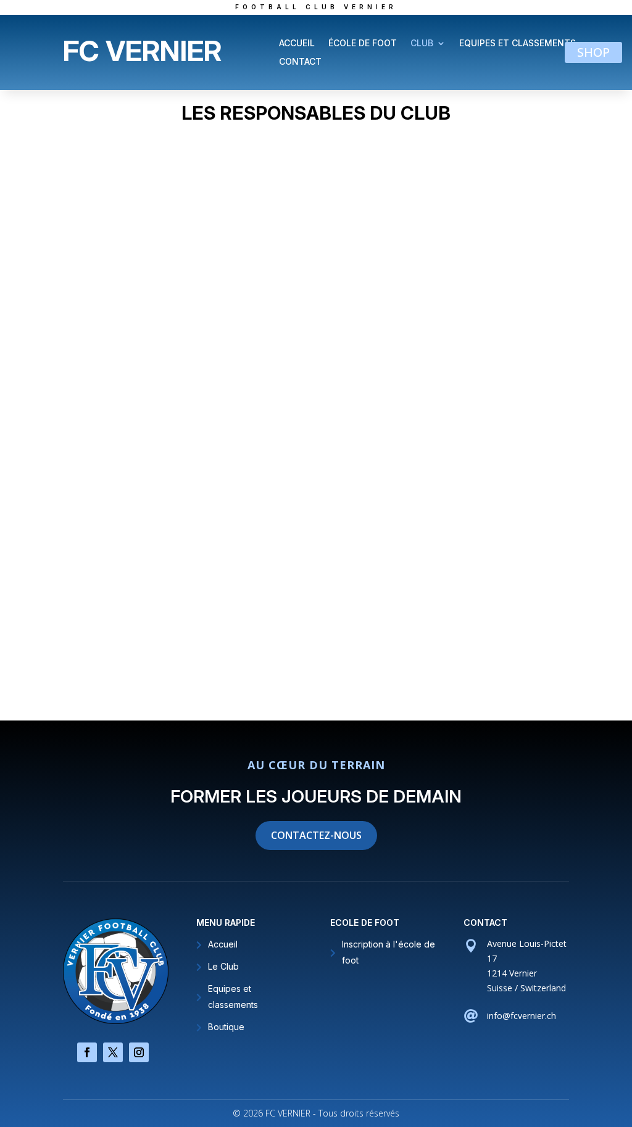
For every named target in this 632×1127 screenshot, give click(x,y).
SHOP (593, 52)
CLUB (421, 43)
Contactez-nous (316, 835)
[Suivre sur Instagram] (139, 1052)
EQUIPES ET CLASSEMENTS (517, 43)
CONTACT (300, 62)
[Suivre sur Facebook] (87, 1052)
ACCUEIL (297, 43)
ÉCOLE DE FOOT (362, 43)
